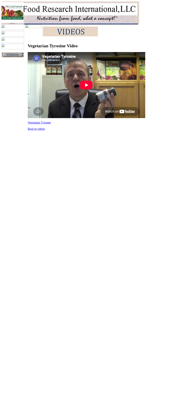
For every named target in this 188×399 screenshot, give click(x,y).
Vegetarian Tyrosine (39, 122)
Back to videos (36, 128)
